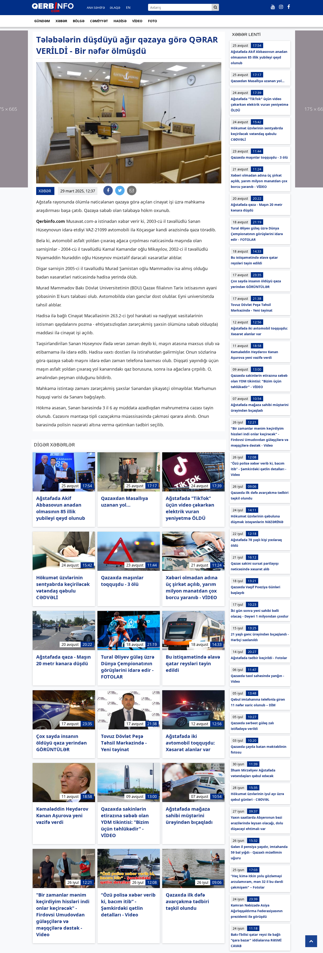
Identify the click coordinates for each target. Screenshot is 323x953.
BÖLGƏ (78, 21)
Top (311, 941)
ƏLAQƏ (115, 7)
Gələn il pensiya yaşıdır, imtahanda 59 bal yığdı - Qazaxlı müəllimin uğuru (259, 852)
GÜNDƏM (42, 21)
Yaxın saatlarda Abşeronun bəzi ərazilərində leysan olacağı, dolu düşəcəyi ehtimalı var (257, 823)
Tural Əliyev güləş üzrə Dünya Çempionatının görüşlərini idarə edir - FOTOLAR (257, 234)
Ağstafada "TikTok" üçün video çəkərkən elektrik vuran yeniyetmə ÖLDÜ (259, 104)
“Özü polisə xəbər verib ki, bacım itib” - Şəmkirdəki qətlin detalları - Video (258, 469)
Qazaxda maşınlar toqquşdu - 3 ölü (259, 157)
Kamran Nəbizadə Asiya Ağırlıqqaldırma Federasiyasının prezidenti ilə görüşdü (257, 911)
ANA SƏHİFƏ (96, 7)
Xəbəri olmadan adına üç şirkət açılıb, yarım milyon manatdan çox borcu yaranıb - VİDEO (259, 181)
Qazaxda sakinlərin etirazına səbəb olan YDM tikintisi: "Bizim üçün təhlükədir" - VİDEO (259, 381)
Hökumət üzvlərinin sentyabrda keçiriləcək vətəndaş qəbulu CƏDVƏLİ (257, 134)
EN (128, 7)
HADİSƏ (120, 21)
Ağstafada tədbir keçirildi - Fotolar (259, 658)
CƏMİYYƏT (99, 21)
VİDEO (137, 21)
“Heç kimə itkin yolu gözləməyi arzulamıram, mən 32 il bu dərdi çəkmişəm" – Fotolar (257, 881)
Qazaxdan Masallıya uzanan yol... (257, 81)
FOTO (152, 21)
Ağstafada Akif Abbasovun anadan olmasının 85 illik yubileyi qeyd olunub (259, 57)
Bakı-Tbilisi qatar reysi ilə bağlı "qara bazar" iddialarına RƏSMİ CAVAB (256, 940)
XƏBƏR (61, 21)
